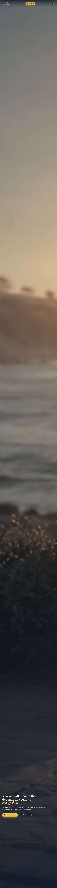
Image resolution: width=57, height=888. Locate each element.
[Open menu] (53, 3)
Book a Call (29, 3)
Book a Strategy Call (9, 815)
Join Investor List (25, 815)
